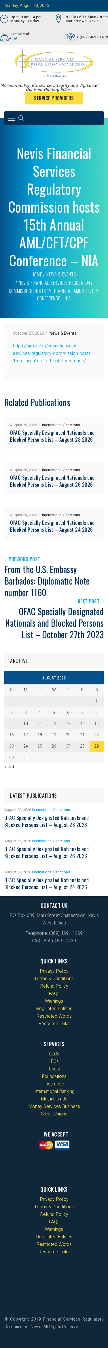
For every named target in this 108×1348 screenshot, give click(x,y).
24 (25, 746)
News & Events (61, 274)
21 (82, 735)
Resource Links (54, 1023)
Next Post (89, 601)
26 (54, 746)
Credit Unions (54, 1114)
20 (68, 735)
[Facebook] (10, 38)
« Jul (9, 766)
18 (39, 735)
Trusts (54, 1069)
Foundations (54, 1076)
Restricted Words (54, 1016)
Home (37, 274)
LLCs (54, 1054)
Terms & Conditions (54, 978)
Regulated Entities (54, 1008)
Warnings (54, 1001)
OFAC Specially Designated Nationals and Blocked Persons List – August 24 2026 (52, 526)
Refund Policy (54, 986)
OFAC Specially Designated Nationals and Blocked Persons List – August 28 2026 (52, 436)
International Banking (54, 1091)
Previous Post (24, 559)
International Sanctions (61, 425)
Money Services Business (54, 1106)
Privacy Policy (54, 971)
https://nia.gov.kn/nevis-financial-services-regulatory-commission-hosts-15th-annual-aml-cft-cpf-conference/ (52, 353)
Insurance (54, 1084)
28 (82, 746)
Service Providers (54, 98)
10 (25, 724)
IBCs (54, 1061)
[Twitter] (16, 38)
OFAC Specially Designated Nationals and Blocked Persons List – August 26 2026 (52, 481)
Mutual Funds (54, 1099)
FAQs (54, 993)
